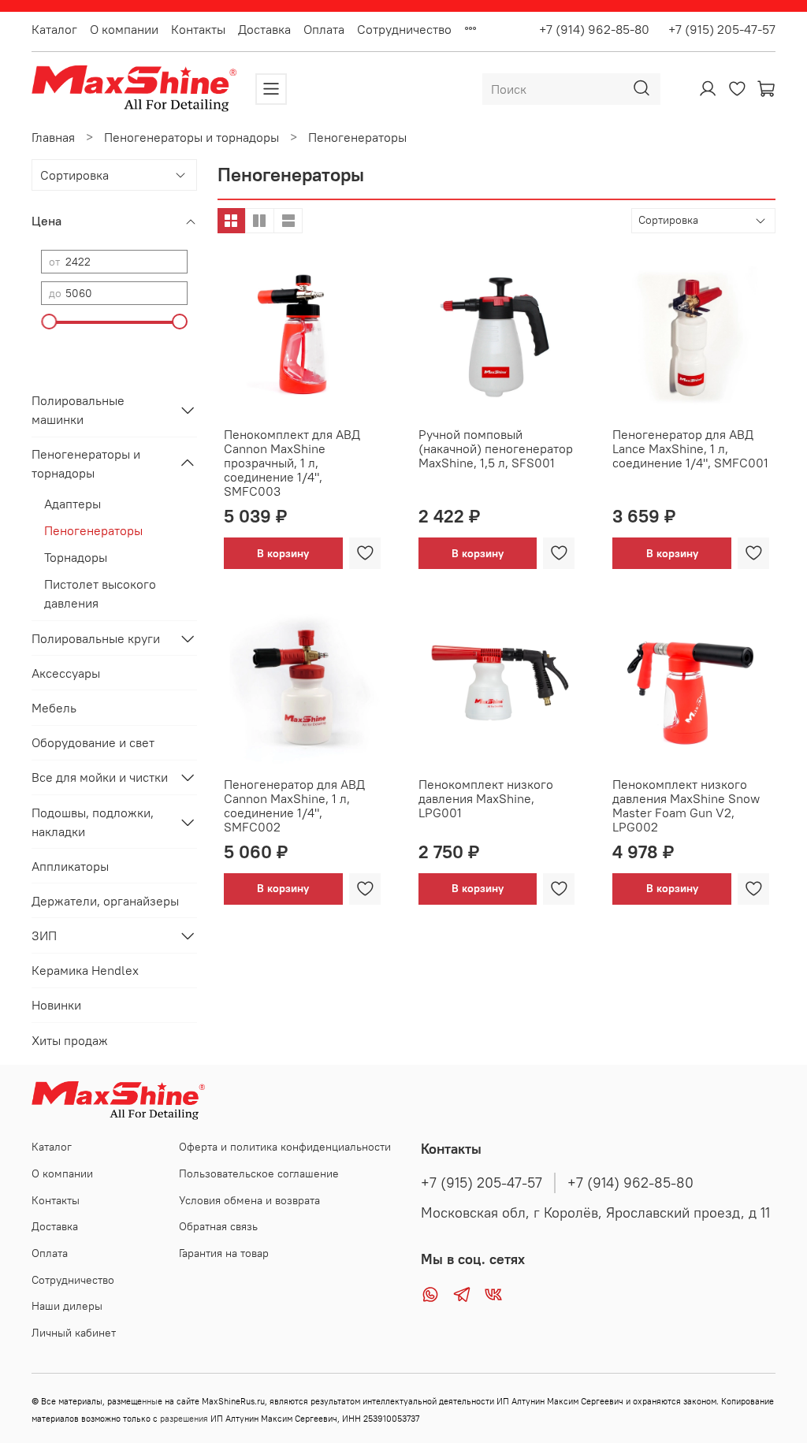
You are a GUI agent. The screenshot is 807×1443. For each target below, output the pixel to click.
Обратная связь (218, 1226)
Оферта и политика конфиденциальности (285, 1147)
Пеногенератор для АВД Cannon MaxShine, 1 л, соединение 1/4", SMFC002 (294, 805)
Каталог (54, 29)
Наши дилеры (67, 1306)
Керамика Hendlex (85, 970)
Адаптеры (72, 503)
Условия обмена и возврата (249, 1200)
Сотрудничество (404, 29)
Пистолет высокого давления (100, 593)
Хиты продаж (70, 1040)
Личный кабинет (74, 1333)
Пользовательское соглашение (259, 1173)
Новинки (56, 1005)
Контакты (198, 29)
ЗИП (44, 935)
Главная (53, 137)
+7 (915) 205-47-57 (715, 29)
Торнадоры (75, 557)
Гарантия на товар (224, 1253)
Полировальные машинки (78, 409)
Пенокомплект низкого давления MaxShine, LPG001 (485, 798)
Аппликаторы (70, 866)
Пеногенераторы (93, 530)
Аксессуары (66, 673)
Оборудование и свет (93, 742)
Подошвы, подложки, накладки (93, 822)
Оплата (323, 29)
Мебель (54, 708)
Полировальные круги (96, 638)
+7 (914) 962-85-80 (594, 29)
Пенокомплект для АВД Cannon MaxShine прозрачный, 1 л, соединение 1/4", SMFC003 (292, 462)
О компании (124, 29)
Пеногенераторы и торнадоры (191, 137)
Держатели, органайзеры (105, 901)
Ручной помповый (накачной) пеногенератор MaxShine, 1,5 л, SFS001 (495, 448)
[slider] (49, 321)
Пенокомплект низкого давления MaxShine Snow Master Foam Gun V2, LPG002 (686, 805)
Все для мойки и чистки (100, 777)
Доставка (264, 29)
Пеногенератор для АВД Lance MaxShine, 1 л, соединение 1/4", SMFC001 (690, 448)
